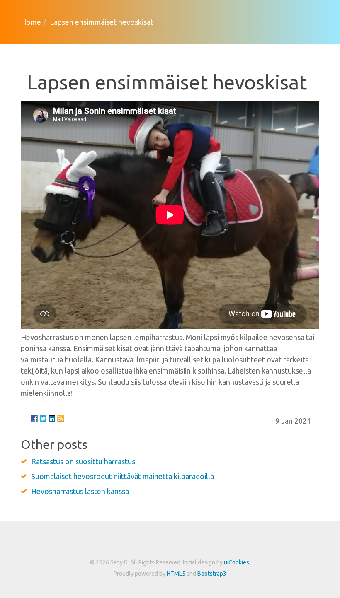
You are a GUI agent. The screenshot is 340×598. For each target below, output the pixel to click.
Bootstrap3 (211, 573)
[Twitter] (43, 418)
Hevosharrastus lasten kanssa (80, 491)
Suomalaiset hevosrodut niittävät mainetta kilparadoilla (122, 476)
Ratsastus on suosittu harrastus (83, 461)
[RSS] (60, 418)
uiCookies (236, 562)
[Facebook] (34, 418)
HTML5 (176, 573)
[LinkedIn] (52, 418)
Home (31, 22)
